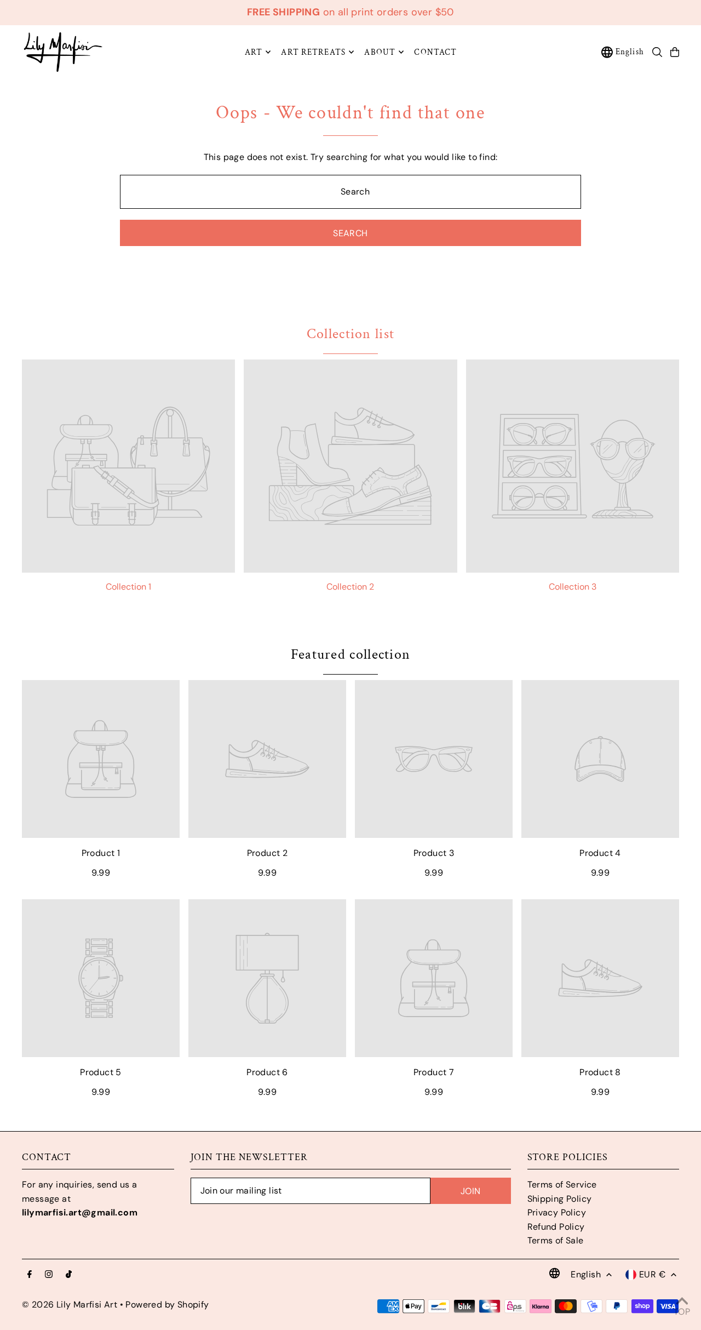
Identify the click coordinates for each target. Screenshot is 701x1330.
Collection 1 (128, 586)
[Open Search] (657, 52)
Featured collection (351, 654)
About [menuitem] (379, 52)
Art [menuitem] (253, 52)
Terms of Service (562, 1184)
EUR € (652, 1274)
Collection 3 (572, 586)
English (630, 52)
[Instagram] (49, 1275)
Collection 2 (350, 586)
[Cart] (674, 52)
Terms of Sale (555, 1240)
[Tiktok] (69, 1275)
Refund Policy (556, 1226)
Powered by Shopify (167, 1304)
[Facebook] (29, 1275)
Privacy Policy (557, 1212)
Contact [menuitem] (435, 52)
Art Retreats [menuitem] (313, 52)
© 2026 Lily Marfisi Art (69, 1304)
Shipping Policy (559, 1199)
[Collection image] (128, 466)
